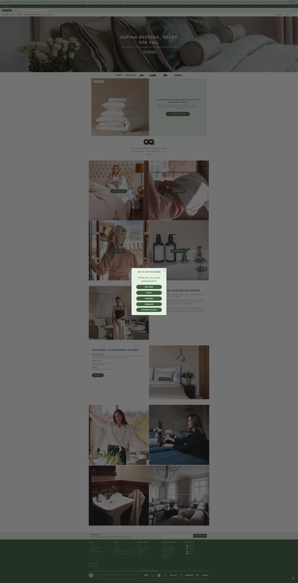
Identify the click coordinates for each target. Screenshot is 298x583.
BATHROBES (149, 298)
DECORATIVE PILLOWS (149, 310)
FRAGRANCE (149, 304)
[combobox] (93, 564)
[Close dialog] (164, 270)
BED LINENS (149, 287)
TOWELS (149, 293)
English (92, 564)
